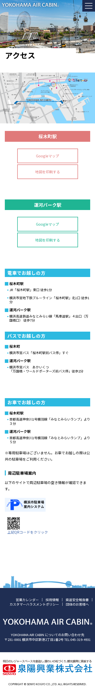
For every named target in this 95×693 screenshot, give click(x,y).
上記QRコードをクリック (27, 532)
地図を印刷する (47, 171)
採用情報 (52, 599)
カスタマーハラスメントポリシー (34, 604)
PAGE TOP (88, 666)
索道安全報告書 (77, 599)
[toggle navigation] (88, 6)
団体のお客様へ (77, 604)
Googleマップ (47, 155)
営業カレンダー (27, 599)
